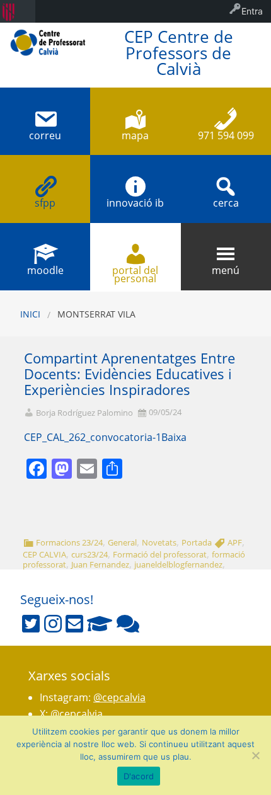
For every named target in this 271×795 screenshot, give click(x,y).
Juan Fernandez (100, 564)
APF (235, 542)
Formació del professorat (160, 554)
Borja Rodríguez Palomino (84, 413)
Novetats (159, 542)
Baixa (174, 437)
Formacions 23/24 (69, 542)
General (122, 542)
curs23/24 (89, 554)
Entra (252, 11)
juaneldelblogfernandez (178, 564)
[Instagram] (53, 624)
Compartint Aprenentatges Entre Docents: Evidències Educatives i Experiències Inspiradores (129, 374)
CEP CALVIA (44, 554)
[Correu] (74, 624)
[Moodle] (99, 624)
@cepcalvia (119, 697)
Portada (197, 542)
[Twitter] (31, 624)
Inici (30, 314)
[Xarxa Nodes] (128, 624)
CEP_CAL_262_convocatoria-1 (92, 437)
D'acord (139, 776)
